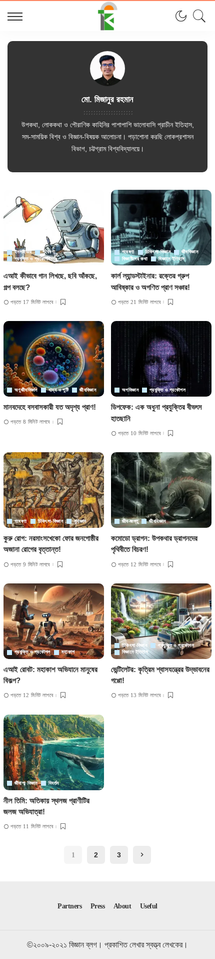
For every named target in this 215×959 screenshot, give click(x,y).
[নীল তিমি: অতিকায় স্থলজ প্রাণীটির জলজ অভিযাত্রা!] (54, 752)
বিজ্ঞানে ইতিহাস (171, 258)
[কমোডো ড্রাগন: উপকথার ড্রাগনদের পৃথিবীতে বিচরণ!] (161, 490)
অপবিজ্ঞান (130, 390)
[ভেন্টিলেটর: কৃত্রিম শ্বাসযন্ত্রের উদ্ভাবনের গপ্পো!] (161, 621)
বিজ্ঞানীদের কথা (135, 258)
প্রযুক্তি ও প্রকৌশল (32, 258)
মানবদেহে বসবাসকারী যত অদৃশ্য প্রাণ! (50, 407)
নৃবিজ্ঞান (80, 521)
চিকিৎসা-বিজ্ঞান (158, 251)
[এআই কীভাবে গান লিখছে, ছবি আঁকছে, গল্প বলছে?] (54, 227)
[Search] (197, 16)
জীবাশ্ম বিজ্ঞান (26, 783)
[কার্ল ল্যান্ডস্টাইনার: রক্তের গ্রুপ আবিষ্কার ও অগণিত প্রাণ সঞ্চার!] (161, 227)
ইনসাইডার (23, 251)
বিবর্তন (53, 783)
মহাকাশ (68, 652)
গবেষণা (48, 251)
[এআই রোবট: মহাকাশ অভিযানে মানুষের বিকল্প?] (54, 621)
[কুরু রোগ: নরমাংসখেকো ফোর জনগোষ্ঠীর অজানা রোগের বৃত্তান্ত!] (54, 490)
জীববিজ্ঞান (190, 251)
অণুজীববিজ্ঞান (26, 390)
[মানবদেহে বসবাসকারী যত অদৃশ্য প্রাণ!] (54, 359)
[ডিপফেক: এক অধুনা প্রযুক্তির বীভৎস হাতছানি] (161, 359)
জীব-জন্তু (130, 521)
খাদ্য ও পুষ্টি (58, 390)
